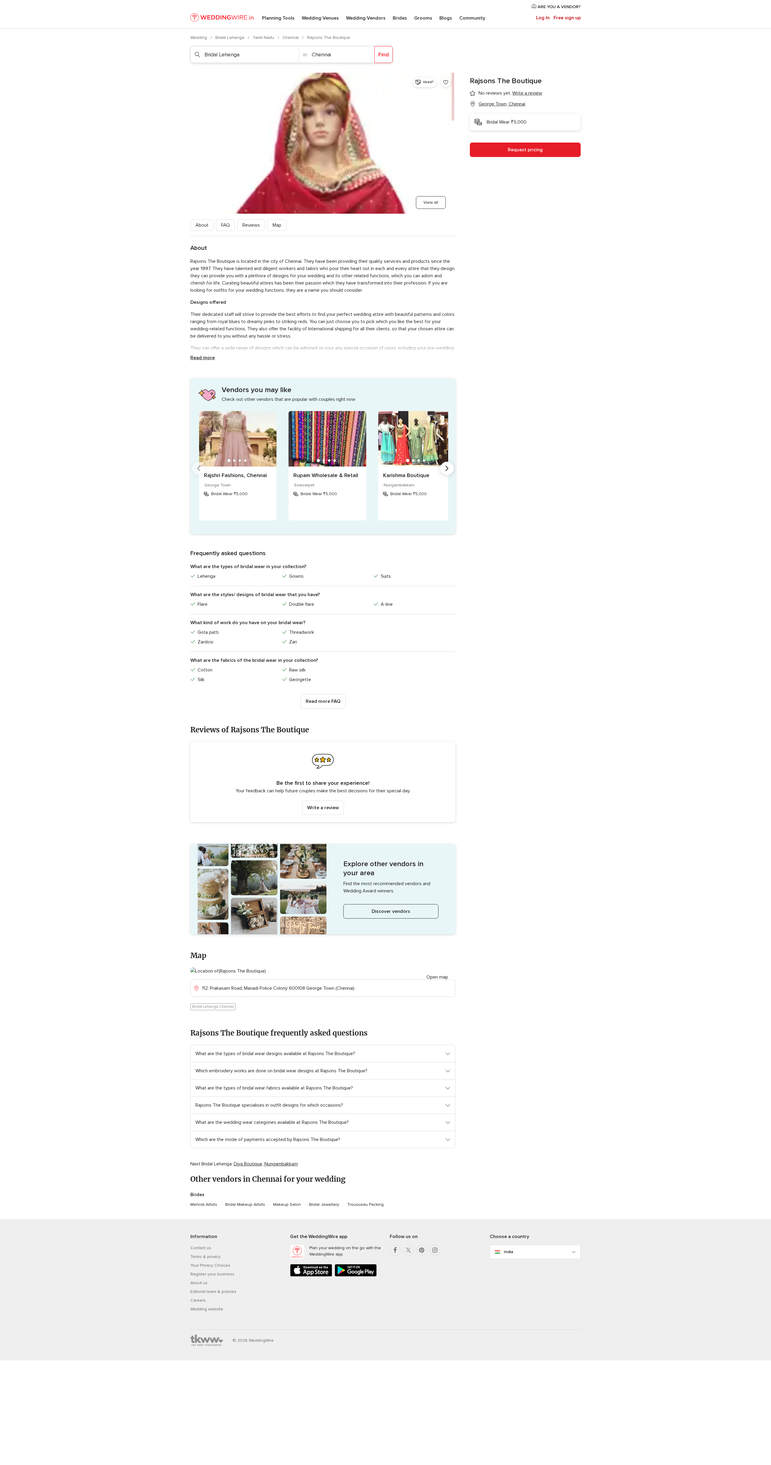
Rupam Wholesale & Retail (325, 475)
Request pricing (525, 150)
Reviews (251, 225)
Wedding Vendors (366, 18)
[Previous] (198, 468)
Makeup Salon (287, 1204)
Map (277, 225)
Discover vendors (391, 911)
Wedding (199, 37)
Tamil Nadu (264, 37)
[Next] (447, 468)
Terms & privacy (205, 1256)
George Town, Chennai (502, 104)
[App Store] (311, 1275)
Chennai (291, 37)
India (508, 1251)
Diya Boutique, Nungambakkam (266, 1164)
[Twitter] (408, 1250)
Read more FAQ (323, 701)
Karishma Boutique (406, 475)
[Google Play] (356, 1275)
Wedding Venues (320, 18)
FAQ (225, 225)
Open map (437, 977)
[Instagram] (434, 1250)
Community (472, 18)
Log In (543, 18)
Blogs (445, 18)
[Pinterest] (421, 1250)
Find (383, 54)
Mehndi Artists (203, 1204)
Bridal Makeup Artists (245, 1204)
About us (199, 1282)
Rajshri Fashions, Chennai (235, 475)
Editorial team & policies (213, 1291)
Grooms (423, 18)
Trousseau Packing (365, 1204)
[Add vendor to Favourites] (446, 82)
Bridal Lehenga (230, 37)
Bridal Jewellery (324, 1204)
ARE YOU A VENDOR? (558, 6)
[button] (322, 782)
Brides (400, 18)
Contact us (200, 1247)
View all (430, 202)
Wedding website (206, 1309)
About (201, 225)
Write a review (323, 808)
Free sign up (567, 18)
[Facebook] (395, 1250)
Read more (202, 358)
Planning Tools (278, 18)
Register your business (212, 1274)
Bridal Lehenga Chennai (213, 1006)
